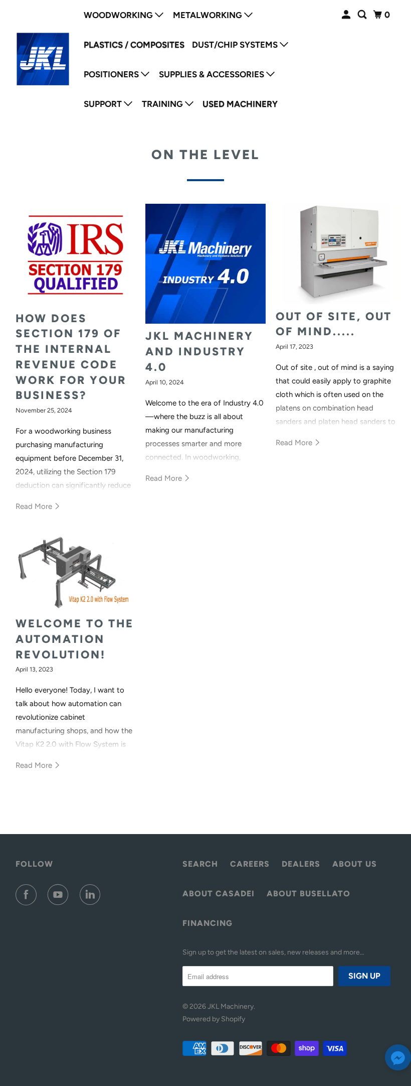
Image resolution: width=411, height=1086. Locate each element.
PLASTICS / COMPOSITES (134, 45)
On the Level (205, 155)
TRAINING (163, 104)
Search (200, 864)
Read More (35, 506)
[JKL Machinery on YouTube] (60, 894)
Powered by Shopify (213, 1019)
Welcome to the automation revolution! (75, 639)
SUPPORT (104, 104)
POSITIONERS (112, 74)
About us (354, 864)
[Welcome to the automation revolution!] (76, 573)
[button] (398, 1059)
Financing (207, 923)
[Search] (363, 15)
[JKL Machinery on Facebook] (28, 894)
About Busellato (308, 893)
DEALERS (301, 864)
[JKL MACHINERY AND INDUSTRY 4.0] (205, 264)
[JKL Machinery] (43, 59)
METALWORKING (208, 15)
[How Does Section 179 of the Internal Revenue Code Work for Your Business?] (76, 255)
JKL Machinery (231, 1006)
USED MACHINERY (240, 104)
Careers (250, 864)
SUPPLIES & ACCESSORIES (212, 74)
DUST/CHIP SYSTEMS (236, 45)
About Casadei (218, 893)
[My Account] (347, 15)
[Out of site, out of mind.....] (336, 254)
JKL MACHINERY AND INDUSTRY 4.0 (199, 351)
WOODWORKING (119, 15)
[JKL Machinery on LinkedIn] (92, 894)
